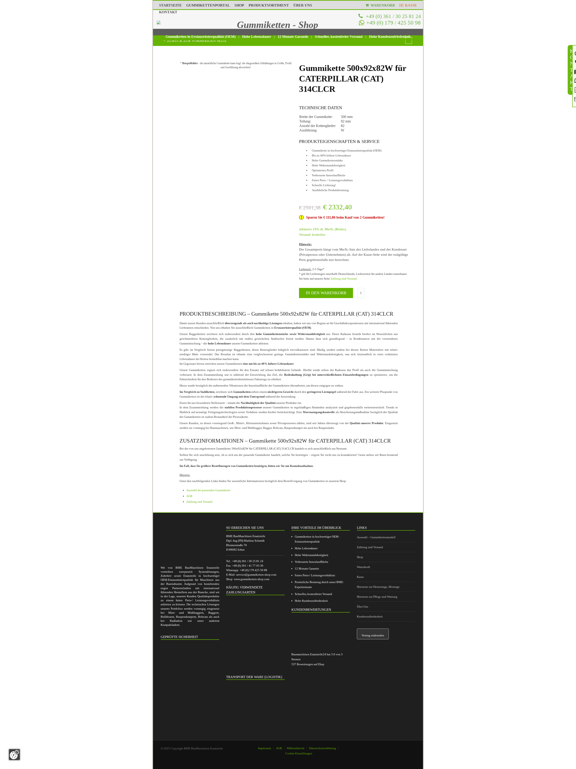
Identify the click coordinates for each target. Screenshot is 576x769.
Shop (360, 557)
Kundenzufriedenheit (370, 616)
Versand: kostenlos (312, 234)
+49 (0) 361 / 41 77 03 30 (247, 565)
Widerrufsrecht (295, 748)
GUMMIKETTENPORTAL (208, 5)
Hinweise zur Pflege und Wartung (377, 596)
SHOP (239, 5)
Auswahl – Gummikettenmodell (376, 537)
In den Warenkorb (326, 293)
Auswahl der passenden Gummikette (208, 490)
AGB (189, 496)
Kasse (360, 577)
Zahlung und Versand (344, 278)
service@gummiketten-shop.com (256, 574)
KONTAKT (168, 12)
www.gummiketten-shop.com (251, 579)
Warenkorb (363, 567)
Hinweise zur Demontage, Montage (378, 586)
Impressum (264, 748)
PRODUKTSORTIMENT (269, 5)
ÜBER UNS (302, 5)
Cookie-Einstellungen (298, 753)
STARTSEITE (170, 5)
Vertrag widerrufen (373, 635)
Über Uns (362, 606)
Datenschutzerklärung (322, 748)
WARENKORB (382, 5)
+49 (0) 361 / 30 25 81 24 (392, 16)
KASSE (410, 5)
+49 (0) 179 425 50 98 (253, 570)
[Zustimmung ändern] (14, 754)
